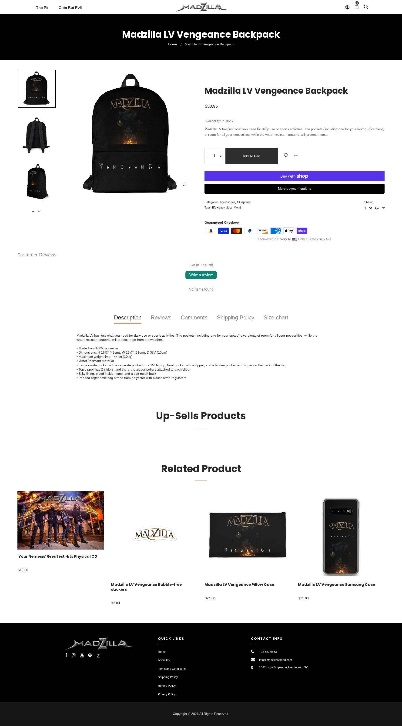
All (238, 202)
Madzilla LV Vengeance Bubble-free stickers (146, 587)
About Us (164, 660)
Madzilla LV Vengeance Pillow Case (239, 584)
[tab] (127, 319)
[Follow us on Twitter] (370, 208)
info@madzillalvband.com (275, 660)
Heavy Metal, (225, 207)
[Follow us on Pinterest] (383, 208)
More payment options (294, 188)
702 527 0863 (268, 651)
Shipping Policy (168, 677)
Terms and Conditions (172, 668)
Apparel (246, 202)
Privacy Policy (167, 694)
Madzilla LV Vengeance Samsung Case (336, 584)
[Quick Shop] (105, 501)
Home (172, 44)
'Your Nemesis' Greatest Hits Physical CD (57, 556)
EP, (214, 207)
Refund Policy (167, 685)
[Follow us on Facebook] (365, 208)
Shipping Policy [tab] (235, 317)
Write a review (201, 275)
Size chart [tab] (276, 317)
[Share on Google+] (377, 208)
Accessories (227, 202)
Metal (237, 207)
